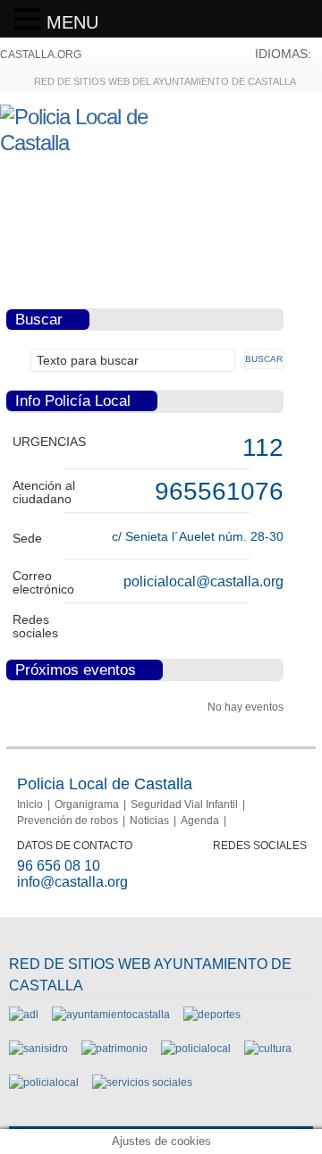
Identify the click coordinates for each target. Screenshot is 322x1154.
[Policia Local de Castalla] (99, 143)
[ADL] (23, 1014)
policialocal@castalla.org (203, 581)
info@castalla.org (72, 881)
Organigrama (87, 804)
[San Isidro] (38, 1048)
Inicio (30, 804)
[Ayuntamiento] (111, 1014)
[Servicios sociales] (142, 1082)
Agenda (200, 820)
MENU (72, 22)
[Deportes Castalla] (212, 1014)
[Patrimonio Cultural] (114, 1048)
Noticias (149, 820)
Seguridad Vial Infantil (184, 804)
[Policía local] (196, 1048)
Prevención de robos (67, 820)
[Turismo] (44, 1082)
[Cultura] (268, 1048)
